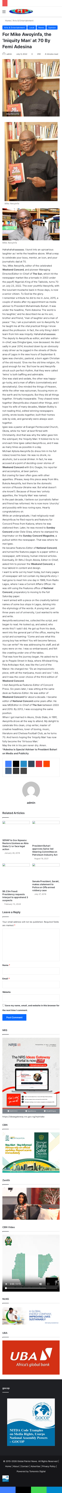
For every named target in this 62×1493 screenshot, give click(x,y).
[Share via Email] (16, 771)
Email (6, 978)
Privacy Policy (48, 1466)
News (41, 27)
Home (7, 20)
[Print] (24, 771)
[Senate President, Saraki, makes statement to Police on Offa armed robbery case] (46, 870)
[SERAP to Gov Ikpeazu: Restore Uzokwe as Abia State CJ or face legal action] (16, 829)
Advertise (35, 1466)
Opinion (52, 27)
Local (31, 27)
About (16, 1466)
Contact (25, 1466)
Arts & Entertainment (23, 20)
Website (6, 992)
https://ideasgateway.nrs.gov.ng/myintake (23, 1116)
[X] (16, 764)
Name (6, 965)
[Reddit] (46, 764)
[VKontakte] (8, 771)
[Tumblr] (31, 764)
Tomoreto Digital (37, 1471)
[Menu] (4, 12)
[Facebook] (8, 764)
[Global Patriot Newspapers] (20, 11)
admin (9, 54)
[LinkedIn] (24, 764)
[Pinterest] (39, 764)
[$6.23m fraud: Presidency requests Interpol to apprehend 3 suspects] (16, 875)
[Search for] (58, 12)
